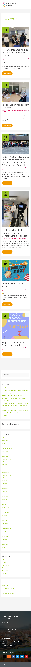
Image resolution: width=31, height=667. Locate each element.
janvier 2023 (5, 488)
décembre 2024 (6, 459)
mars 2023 (5, 486)
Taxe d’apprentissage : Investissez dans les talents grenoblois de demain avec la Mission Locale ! (15, 405)
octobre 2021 (5, 512)
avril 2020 (4, 542)
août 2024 (5, 462)
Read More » (7, 72)
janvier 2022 (5, 507)
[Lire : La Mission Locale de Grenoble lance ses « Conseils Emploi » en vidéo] (15, 209)
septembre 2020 (7, 534)
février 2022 (5, 504)
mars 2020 (5, 544)
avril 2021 (4, 520)
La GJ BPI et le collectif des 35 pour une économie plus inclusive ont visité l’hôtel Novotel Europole (15, 161)
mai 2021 (4, 518)
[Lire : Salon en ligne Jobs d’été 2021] (15, 270)
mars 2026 (5, 440)
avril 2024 (4, 467)
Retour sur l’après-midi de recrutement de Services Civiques (15, 52)
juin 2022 (4, 499)
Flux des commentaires (9, 591)
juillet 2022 (5, 496)
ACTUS (12, 665)
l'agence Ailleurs (16, 664)
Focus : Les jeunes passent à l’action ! (15, 106)
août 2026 (5, 438)
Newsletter (24, 58)
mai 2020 (4, 539)
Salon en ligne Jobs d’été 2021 (14, 285)
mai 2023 (4, 483)
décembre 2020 (6, 528)
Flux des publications (8, 588)
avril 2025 (4, 454)
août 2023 (5, 478)
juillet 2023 (5, 480)
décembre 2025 (6, 446)
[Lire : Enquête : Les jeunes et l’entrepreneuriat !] (15, 326)
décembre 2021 (6, 510)
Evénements (21, 289)
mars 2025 (5, 456)
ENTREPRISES (26, 665)
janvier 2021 (5, 526)
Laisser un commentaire (9, 58)
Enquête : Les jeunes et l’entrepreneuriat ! (13, 344)
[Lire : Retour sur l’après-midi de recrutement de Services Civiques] (15, 36)
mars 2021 (5, 523)
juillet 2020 (5, 536)
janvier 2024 (5, 472)
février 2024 (5, 470)
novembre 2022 (6, 491)
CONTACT (17, 665)
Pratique (4, 573)
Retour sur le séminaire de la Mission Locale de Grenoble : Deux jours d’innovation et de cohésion (15, 413)
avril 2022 (4, 502)
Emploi (4, 562)
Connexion (5, 585)
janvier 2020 (5, 547)
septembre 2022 (7, 494)
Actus (19, 58)
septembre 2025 (7, 448)
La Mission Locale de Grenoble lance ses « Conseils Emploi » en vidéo (15, 233)
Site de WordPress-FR (8, 593)
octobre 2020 (6, 531)
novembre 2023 (6, 475)
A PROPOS (4, 665)
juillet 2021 (5, 515)
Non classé (20, 168)
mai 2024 (4, 464)
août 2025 (5, 451)
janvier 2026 (5, 443)
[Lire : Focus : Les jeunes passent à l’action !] (15, 91)
